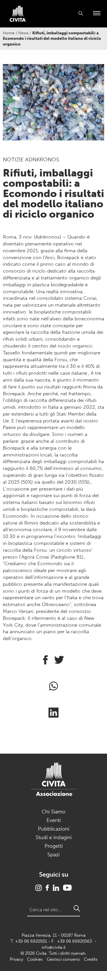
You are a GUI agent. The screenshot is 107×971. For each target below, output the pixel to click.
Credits (91, 959)
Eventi (54, 820)
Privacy (16, 959)
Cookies (35, 959)
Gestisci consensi (63, 959)
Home (9, 33)
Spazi (53, 854)
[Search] (77, 908)
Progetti (54, 846)
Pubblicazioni (53, 829)
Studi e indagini (54, 837)
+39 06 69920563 (74, 941)
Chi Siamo (53, 812)
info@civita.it (54, 947)
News (23, 33)
